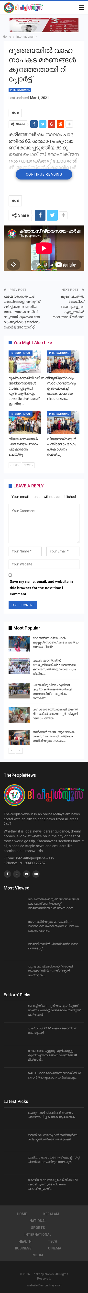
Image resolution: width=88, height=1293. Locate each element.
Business (23, 1248)
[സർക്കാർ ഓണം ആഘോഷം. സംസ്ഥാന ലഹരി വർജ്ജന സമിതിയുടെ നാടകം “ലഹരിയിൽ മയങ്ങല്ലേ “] (19, 737)
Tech (52, 1241)
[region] (44, 25)
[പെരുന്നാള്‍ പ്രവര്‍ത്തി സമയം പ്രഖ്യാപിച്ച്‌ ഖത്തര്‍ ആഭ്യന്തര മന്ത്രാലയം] (14, 1118)
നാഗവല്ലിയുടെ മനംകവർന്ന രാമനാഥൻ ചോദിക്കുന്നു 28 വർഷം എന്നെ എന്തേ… (53, 926)
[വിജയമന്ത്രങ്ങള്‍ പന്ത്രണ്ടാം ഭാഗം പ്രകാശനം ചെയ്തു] (25, 422)
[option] (44, 691)
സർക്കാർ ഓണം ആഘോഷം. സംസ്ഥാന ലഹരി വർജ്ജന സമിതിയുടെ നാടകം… (54, 736)
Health (25, 1241)
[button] (44, 25)
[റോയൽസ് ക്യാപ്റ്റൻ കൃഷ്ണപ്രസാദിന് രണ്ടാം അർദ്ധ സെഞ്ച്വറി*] (19, 644)
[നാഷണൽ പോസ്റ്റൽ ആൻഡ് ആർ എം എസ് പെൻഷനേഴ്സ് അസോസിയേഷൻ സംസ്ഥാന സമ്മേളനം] (14, 905)
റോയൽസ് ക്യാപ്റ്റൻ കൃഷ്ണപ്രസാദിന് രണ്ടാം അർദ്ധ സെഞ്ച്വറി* (55, 642)
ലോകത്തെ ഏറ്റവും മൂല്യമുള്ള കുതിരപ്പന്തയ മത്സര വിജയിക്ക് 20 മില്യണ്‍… (52, 1055)
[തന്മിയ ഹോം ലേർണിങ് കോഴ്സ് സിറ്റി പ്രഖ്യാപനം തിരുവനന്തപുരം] (14, 1163)
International (20, 90)
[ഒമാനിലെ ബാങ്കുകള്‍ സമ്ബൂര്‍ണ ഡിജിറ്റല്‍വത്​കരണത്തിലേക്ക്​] (14, 1140)
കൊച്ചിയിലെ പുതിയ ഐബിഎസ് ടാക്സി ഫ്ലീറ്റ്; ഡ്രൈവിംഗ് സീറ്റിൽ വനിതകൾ (54, 1010)
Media (38, 1255)
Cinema (54, 1248)
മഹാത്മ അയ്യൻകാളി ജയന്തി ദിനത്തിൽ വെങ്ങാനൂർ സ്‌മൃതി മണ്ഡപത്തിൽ (55, 714)
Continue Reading (44, 174)
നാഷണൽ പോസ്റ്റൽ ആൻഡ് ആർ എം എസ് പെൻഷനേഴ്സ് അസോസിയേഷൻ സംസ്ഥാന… (53, 903)
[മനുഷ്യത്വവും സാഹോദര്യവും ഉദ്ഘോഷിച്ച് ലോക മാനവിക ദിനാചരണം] (63, 361)
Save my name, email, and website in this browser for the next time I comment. (41, 587)
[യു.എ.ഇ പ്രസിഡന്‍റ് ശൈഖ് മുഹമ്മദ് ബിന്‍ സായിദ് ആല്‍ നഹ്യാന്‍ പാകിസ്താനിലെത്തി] (14, 972)
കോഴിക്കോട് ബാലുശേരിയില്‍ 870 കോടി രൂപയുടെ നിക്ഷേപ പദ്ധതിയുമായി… (52, 1184)
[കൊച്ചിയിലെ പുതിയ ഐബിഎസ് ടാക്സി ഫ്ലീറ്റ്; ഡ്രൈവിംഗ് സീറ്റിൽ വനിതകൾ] (14, 1011)
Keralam (51, 1214)
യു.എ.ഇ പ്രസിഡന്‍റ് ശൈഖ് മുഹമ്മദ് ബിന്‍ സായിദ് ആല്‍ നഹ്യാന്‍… (50, 971)
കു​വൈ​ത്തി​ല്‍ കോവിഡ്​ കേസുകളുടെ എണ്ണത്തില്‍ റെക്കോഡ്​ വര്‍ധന (68, 306)
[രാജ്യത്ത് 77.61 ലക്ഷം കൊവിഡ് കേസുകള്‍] (14, 1034)
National (38, 1221)
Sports (38, 1228)
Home (22, 1214)
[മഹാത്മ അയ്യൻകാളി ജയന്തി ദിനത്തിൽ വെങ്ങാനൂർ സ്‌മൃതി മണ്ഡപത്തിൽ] (19, 715)
